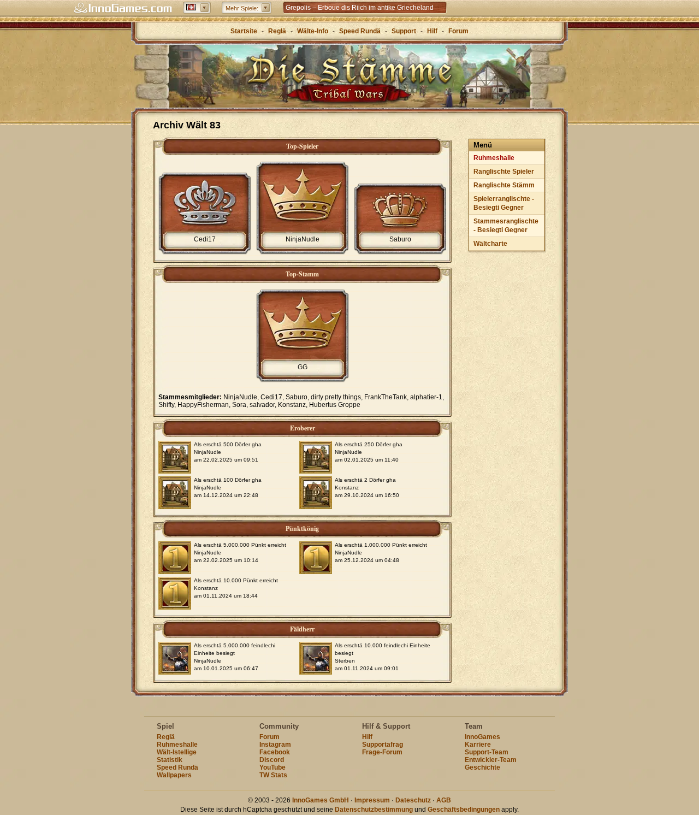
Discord (271, 760)
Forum (458, 31)
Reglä (277, 31)
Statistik (169, 760)
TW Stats (273, 775)
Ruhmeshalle (493, 158)
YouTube (272, 767)
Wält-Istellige (177, 752)
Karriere (478, 744)
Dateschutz (413, 800)
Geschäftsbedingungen (464, 809)
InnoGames (482, 737)
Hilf (432, 31)
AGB (443, 800)
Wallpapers (174, 775)
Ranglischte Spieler (503, 171)
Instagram (275, 744)
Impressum (372, 800)
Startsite (243, 31)
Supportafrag (382, 744)
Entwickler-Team (491, 760)
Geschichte (482, 767)
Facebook (274, 752)
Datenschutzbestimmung (374, 809)
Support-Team (486, 752)
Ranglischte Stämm (504, 185)
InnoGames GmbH (320, 800)
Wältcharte (490, 243)
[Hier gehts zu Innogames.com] (123, 8)
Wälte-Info (312, 31)
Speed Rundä (360, 31)
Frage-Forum (382, 752)
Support (404, 31)
